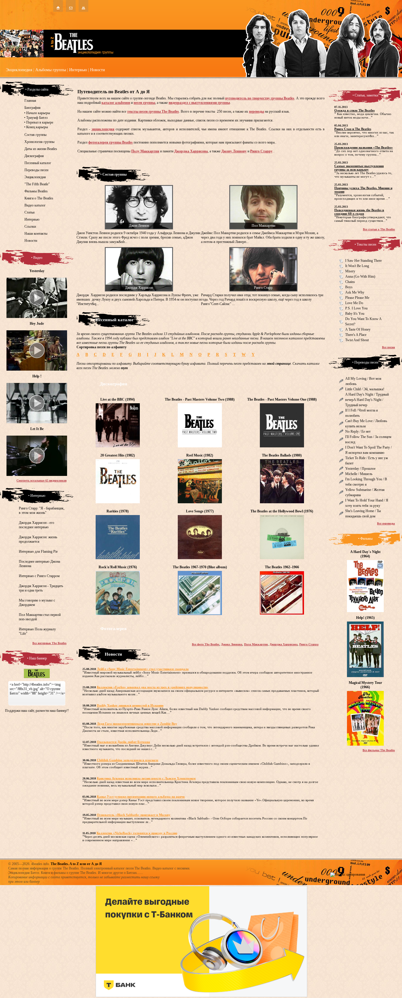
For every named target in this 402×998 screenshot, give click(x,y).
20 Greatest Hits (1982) (117, 455)
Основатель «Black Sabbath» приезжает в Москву (133, 815)
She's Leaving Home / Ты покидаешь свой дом (363, 513)
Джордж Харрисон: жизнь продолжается (38, 539)
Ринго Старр (263, 288)
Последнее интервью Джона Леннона (39, 563)
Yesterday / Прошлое (360, 468)
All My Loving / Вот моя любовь (363, 381)
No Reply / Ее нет (358, 431)
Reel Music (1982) (199, 455)
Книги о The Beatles (38, 198)
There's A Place (355, 335)
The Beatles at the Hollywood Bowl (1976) (281, 511)
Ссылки (30, 226)
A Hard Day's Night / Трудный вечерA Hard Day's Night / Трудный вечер (367, 399)
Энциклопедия (19, 70)
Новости (97, 70)
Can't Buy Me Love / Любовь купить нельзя (366, 423)
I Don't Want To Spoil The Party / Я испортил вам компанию (368, 450)
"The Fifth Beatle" (37, 184)
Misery (350, 271)
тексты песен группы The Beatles (153, 111)
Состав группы (35, 135)
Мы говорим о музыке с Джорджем (37, 602)
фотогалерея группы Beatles (110, 142)
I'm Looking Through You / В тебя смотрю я (366, 481)
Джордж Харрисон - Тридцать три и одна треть (41, 588)
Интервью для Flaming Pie (38, 551)
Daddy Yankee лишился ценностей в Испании (130, 705)
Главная (30, 101)
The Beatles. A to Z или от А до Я (76, 864)
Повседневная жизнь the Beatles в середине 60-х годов (359, 211)
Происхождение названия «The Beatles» (363, 147)
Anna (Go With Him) (360, 276)
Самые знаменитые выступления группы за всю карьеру (359, 167)
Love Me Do (354, 303)
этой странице (279, 363)
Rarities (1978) (118, 511)
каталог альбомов (116, 103)
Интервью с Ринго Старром (39, 576)
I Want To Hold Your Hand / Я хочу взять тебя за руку (366, 503)
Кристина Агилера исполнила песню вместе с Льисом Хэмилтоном (146, 778)
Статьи (29, 212)
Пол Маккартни (263, 226)
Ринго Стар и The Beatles (352, 129)
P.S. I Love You (356, 308)
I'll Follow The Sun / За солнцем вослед (368, 439)
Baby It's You (354, 313)
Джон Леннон (139, 226)
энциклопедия (103, 129)
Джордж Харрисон (139, 288)
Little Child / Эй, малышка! (364, 389)
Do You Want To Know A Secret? (363, 321)
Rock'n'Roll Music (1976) (118, 567)
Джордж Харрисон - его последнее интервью (36, 525)
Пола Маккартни (256, 644)
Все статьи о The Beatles (379, 229)
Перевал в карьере (39, 122)
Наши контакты (35, 233)
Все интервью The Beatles (49, 643)
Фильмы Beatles (36, 191)
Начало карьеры (38, 113)
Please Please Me (357, 298)
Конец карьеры (37, 127)
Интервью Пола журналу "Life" (37, 631)
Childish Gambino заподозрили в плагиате (127, 760)
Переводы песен (36, 170)
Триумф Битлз (37, 117)
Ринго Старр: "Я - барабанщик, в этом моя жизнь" (41, 510)
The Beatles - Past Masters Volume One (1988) (282, 399)
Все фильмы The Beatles (379, 750)
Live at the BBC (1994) (117, 399)
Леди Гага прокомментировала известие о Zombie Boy (137, 723)
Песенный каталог (37, 163)
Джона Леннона (231, 644)
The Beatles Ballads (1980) (282, 455)
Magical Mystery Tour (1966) (365, 685)
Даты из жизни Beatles (40, 149)
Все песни (388, 347)
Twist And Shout (357, 340)
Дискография (34, 156)
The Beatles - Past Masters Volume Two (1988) (200, 399)
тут (124, 368)
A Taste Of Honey (358, 329)
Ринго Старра (308, 644)
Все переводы (386, 523)
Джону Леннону (234, 151)
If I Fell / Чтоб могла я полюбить (361, 413)
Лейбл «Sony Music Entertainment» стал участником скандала (143, 669)
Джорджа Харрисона (191, 151)
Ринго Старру (261, 151)
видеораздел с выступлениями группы (199, 103)
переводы (256, 111)
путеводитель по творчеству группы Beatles (259, 98)
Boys (349, 287)
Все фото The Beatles (205, 644)
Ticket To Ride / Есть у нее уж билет (366, 460)
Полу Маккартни (145, 151)
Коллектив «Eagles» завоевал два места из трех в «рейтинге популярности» (152, 687)
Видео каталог (35, 205)
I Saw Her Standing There (363, 261)
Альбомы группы (50, 70)
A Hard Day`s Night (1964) (365, 554)
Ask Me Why (354, 292)
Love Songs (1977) (200, 511)
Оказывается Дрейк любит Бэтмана (123, 742)
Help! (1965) (365, 618)
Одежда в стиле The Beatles (354, 110)
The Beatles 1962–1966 (282, 567)
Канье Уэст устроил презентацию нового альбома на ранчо (141, 796)
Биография (32, 108)
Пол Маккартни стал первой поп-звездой (40, 617)
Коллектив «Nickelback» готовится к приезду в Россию (137, 833)
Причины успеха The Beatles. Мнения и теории (363, 189)
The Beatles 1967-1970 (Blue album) (200, 567)
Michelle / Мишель (358, 474)
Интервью (78, 70)
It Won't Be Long (357, 266)
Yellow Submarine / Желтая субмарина (365, 492)
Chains (350, 282)
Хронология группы (39, 142)
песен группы (144, 103)
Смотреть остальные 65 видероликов (41, 480)
